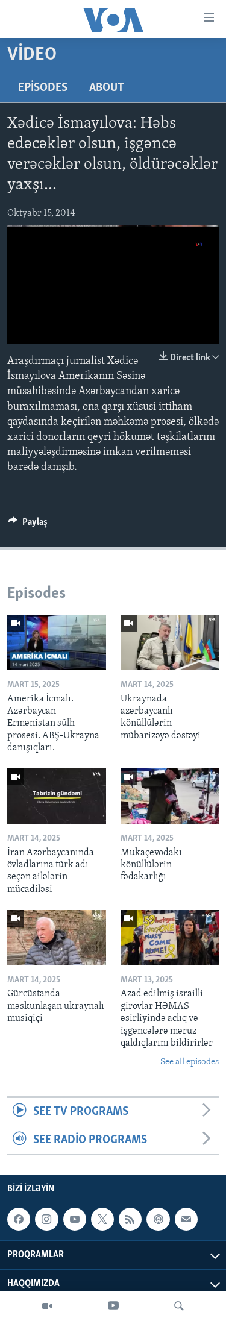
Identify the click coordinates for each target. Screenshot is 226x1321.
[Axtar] (179, 1306)
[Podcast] (157, 1219)
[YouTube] (113, 1306)
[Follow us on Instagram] (46, 1219)
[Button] (28, 524)
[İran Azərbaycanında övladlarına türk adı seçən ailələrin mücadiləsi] (56, 796)
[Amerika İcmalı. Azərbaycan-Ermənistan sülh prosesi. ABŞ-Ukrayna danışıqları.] (56, 642)
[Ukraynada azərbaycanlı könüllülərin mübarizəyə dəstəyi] (170, 642)
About (106, 88)
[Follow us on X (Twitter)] (102, 1219)
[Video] (47, 1306)
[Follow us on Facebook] (18, 1219)
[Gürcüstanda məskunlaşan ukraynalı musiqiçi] (56, 937)
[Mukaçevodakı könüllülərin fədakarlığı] (170, 796)
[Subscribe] (186, 1219)
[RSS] (130, 1219)
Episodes (42, 88)
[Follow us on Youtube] (74, 1219)
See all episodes (189, 1062)
